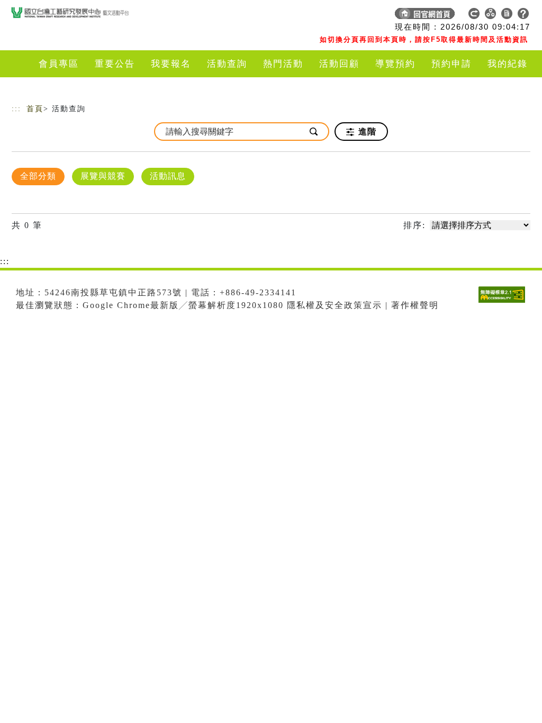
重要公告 (115, 64)
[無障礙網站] (504, 302)
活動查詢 (227, 64)
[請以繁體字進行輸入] (314, 131)
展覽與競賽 (102, 175)
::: (16, 109)
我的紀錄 (507, 64)
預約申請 (451, 64)
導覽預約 (395, 64)
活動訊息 (168, 175)
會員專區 (59, 64)
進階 (366, 131)
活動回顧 (339, 64)
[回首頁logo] (85, 16)
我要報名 (171, 64)
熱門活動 (283, 64)
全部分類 (38, 175)
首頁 (34, 109)
